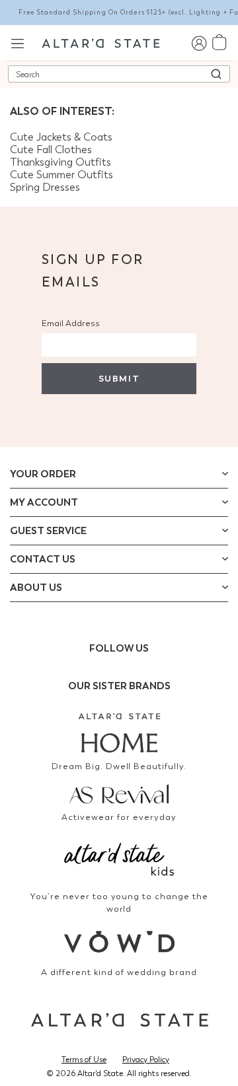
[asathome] (119, 733)
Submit (119, 379)
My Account (44, 502)
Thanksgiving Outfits (60, 162)
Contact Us (42, 559)
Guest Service (48, 531)
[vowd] (119, 942)
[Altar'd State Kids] (119, 858)
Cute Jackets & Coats (61, 137)
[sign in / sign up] (198, 42)
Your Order (43, 474)
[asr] (119, 792)
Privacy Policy (145, 1059)
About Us (36, 588)
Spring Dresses (45, 187)
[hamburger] (17, 42)
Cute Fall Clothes (51, 149)
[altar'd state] (101, 42)
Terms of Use (83, 1059)
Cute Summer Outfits (61, 174)
